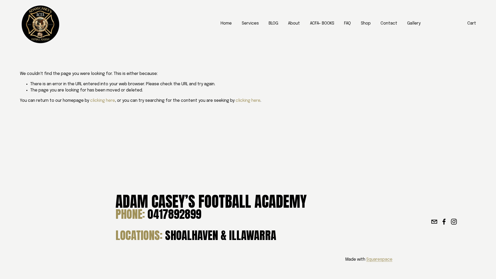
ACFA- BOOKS (322, 23)
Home (226, 23)
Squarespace (379, 259)
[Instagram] (454, 222)
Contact (389, 23)
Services (250, 23)
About (294, 23)
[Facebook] (444, 222)
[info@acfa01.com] (434, 222)
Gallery (414, 23)
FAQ (347, 23)
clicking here (102, 100)
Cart (471, 23)
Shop (366, 23)
